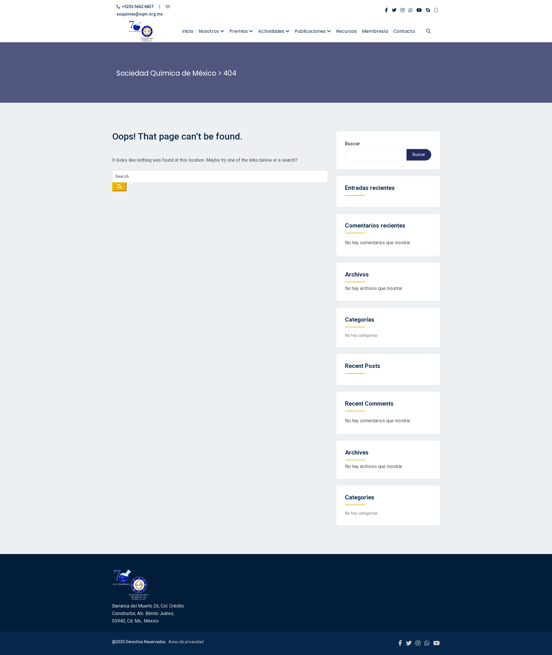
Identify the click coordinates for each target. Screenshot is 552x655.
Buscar (352, 143)
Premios (239, 31)
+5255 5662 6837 (138, 6)
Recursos (346, 31)
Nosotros (209, 31)
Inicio (187, 31)
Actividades (271, 31)
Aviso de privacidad (186, 641)
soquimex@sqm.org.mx (139, 14)
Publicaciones (311, 31)
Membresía (375, 31)
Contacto (404, 31)
